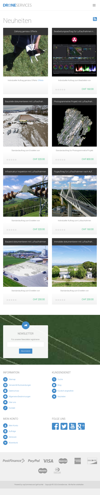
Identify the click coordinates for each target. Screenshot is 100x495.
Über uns (12, 402)
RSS (95, 19)
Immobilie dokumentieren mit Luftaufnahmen (75, 241)
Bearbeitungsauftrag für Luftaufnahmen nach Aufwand (75, 31)
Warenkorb (13, 443)
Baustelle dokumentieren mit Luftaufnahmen (26, 101)
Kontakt (12, 408)
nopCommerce (27, 485)
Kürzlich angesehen (66, 391)
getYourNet (39, 485)
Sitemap (12, 379)
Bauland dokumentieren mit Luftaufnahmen (25, 241)
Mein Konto (13, 426)
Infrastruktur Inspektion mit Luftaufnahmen (25, 171)
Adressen (13, 437)
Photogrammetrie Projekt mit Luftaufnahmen (75, 101)
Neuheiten (62, 397)
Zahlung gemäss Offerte (25, 31)
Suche (60, 379)
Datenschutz (14, 391)
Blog (59, 385)
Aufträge (12, 431)
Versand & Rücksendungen (20, 385)
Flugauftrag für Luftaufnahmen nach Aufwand (75, 171)
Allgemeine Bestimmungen (19, 397)
